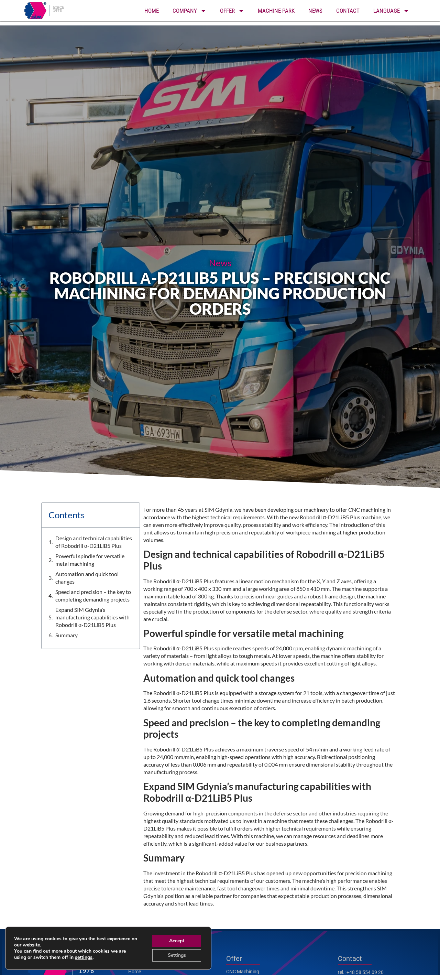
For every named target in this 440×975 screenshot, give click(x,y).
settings (83, 957)
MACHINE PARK (276, 10)
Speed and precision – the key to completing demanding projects (93, 595)
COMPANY (185, 10)
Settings (177, 955)
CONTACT (348, 10)
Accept (176, 941)
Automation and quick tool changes (87, 578)
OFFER (227, 10)
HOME (151, 10)
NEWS (315, 10)
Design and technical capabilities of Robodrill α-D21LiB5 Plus (93, 542)
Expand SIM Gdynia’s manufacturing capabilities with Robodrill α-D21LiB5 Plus (92, 617)
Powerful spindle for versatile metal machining (89, 560)
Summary (66, 635)
